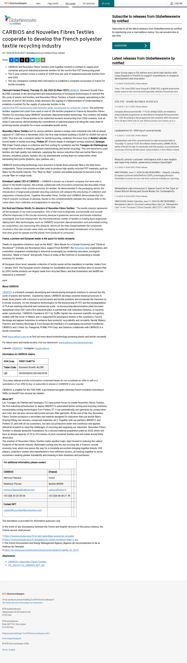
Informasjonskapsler (11, 638)
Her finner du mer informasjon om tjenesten (22, 603)
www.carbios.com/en (18, 336)
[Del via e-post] (43, 60)
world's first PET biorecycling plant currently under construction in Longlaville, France (45, 107)
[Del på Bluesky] (32, 60)
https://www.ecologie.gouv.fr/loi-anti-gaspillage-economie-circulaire (39, 536)
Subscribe (121, 45)
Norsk (5, 650)
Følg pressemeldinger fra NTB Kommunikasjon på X (26, 633)
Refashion (79, 248)
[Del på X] (22, 60)
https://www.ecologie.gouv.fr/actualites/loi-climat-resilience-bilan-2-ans (41, 539)
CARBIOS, (74, 90)
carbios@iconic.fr (57, 489)
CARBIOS (7, 292)
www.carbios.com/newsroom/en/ (76, 342)
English (12, 650)
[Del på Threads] (27, 60)
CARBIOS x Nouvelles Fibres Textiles (27, 561)
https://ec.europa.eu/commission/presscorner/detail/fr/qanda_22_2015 (41, 550)
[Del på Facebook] (11, 60)
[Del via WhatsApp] (37, 60)
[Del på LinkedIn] (16, 60)
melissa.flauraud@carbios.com (19, 489)
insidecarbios (42, 348)
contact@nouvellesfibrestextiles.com (23, 510)
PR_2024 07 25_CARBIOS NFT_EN (26, 565)
